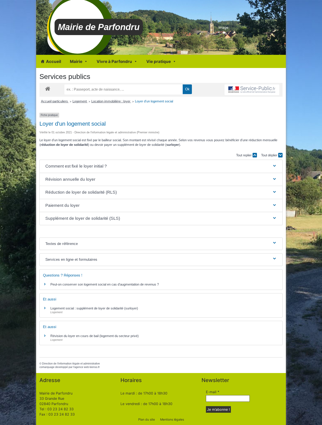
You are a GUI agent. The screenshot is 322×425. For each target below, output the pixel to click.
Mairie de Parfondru (99, 27)
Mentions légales (172, 419)
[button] (161, 166)
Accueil (53, 61)
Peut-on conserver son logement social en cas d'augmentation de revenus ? (104, 284)
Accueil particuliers (55, 101)
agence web (81, 367)
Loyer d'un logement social (154, 101)
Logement (80, 101)
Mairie (76, 61)
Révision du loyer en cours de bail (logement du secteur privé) (94, 336)
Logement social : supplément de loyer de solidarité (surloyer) (94, 308)
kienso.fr (95, 367)
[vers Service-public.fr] (252, 89)
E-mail (212, 392)
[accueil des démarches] (48, 88)
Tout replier (244, 155)
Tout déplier (269, 155)
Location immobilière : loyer (111, 101)
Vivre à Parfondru (114, 61)
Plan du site (146, 419)
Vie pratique (158, 61)
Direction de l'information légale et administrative (71, 363)
